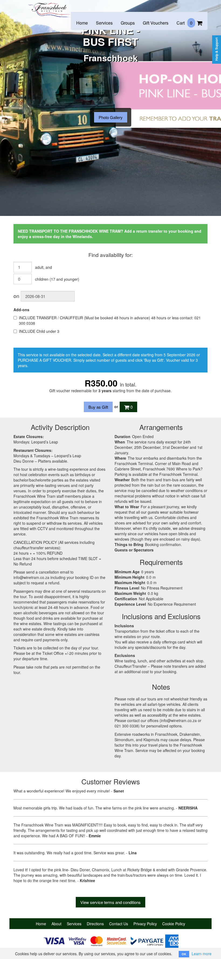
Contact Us (118, 923)
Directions (95, 923)
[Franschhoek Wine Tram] (49, 6)
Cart (184, 23)
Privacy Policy (145, 923)
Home (82, 23)
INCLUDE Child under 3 (39, 331)
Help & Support (216, 49)
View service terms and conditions (110, 902)
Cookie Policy (173, 923)
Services (104, 23)
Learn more (202, 953)
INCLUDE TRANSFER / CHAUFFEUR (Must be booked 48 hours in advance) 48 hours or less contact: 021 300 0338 (110, 320)
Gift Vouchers (155, 23)
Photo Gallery (111, 117)
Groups (128, 23)
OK (184, 954)
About (56, 923)
